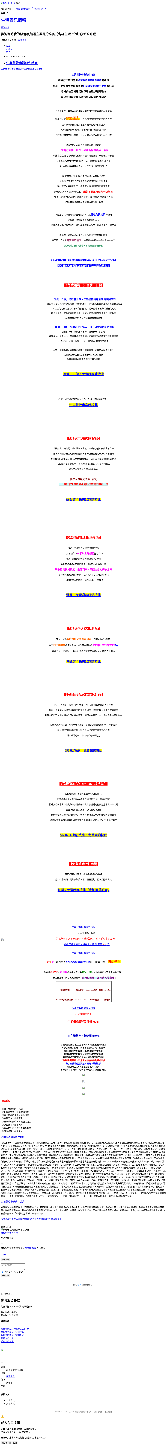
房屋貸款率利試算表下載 (12, 1332)
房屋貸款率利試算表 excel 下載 (15, 1329)
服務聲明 (108, 1412)
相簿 (8, 46)
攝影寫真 (22, 40)
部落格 (9, 49)
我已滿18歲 (6, 1443)
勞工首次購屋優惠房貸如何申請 (28, 1219)
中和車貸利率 (7, 69)
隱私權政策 (98, 1412)
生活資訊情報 (13, 20)
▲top (3, 1254)
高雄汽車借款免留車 (52, 1219)
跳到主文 (5, 27)
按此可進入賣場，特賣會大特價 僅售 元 (87, 944)
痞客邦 (28, 1248)
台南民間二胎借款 (22, 69)
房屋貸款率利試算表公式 (12, 1335)
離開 (15, 1443)
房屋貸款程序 (7, 1341)
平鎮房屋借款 (36, 69)
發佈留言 (5, 1275)
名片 (8, 52)
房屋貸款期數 (7, 1338)
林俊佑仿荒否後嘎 (9, 1233)
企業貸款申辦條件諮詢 (22, 63)
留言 (34, 1248)
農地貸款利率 (7, 1219)
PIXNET (64, 1412)
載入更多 (5, 1260)
